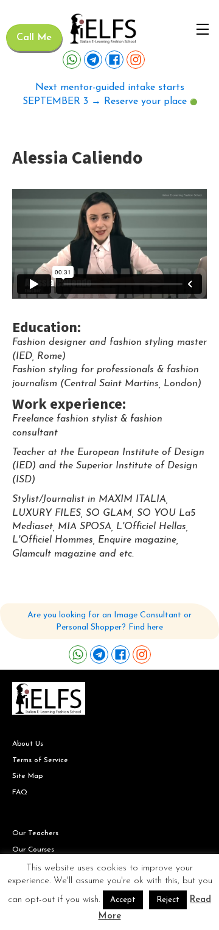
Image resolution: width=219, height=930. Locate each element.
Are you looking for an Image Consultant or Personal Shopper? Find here (109, 621)
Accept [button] (123, 900)
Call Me (34, 38)
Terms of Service (40, 760)
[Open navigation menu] (203, 29)
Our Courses (33, 849)
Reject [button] (167, 900)
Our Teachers (35, 833)
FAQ (19, 792)
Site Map (27, 776)
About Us (27, 744)
